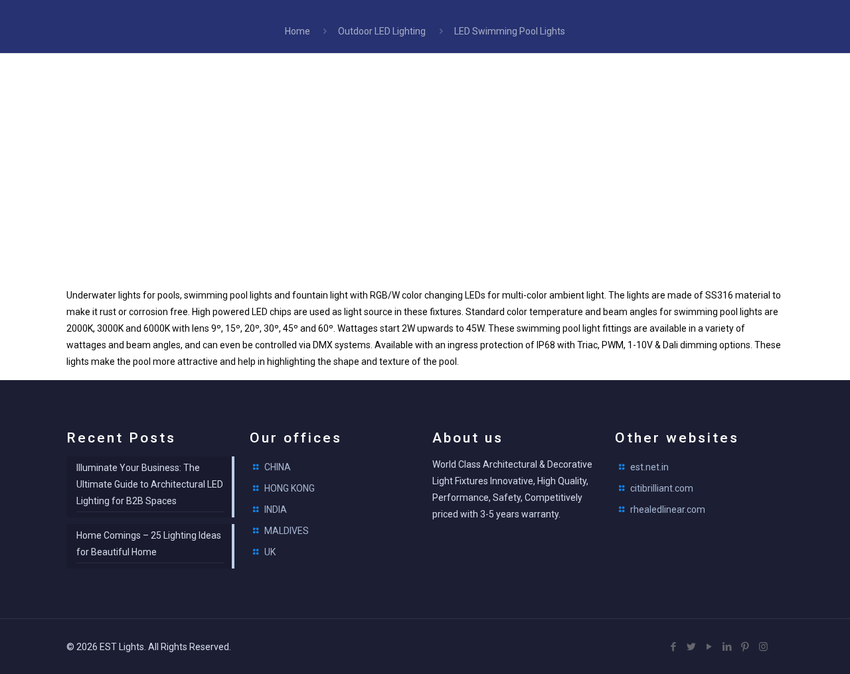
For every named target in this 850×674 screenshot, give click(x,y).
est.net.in (649, 467)
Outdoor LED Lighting (382, 31)
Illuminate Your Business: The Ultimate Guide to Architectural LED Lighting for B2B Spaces (149, 484)
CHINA (277, 467)
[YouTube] (710, 647)
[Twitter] (692, 647)
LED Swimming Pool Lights (509, 31)
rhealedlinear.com (667, 509)
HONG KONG (289, 488)
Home (297, 31)
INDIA (275, 509)
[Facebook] (674, 647)
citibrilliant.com (661, 488)
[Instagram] (763, 647)
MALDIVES (286, 530)
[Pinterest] (745, 647)
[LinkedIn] (727, 647)
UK (270, 552)
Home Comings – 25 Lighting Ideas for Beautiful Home (148, 543)
